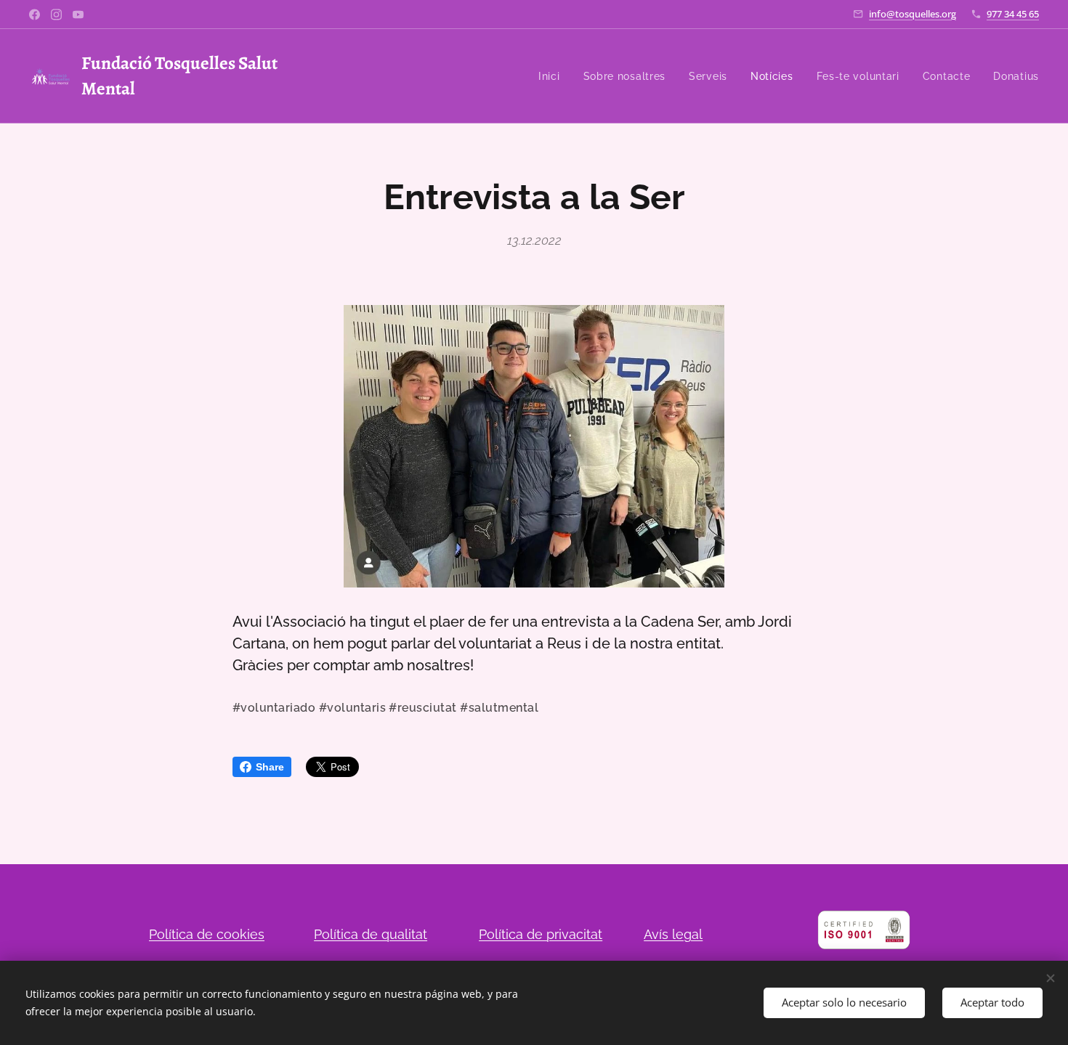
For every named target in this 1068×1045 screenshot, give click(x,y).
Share (270, 767)
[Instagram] (56, 14)
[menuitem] (553, 76)
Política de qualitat (370, 934)
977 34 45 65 (1013, 13)
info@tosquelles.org (912, 13)
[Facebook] (34, 14)
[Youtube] (78, 14)
